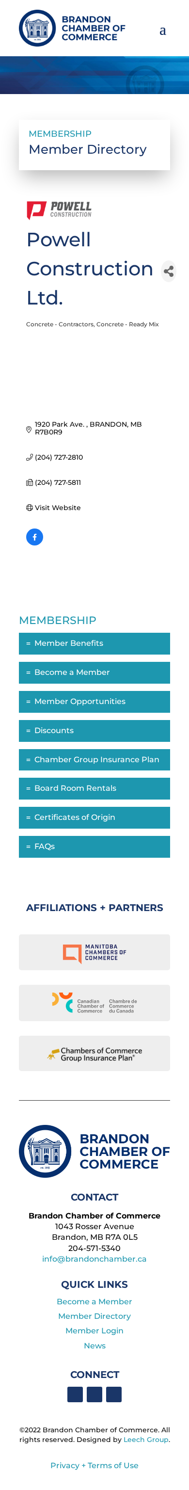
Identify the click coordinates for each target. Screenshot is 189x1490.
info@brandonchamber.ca (94, 1259)
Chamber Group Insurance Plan (96, 759)
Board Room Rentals (75, 788)
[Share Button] (168, 271)
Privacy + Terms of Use (94, 1465)
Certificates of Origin (74, 817)
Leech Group (146, 1439)
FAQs (44, 846)
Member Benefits (68, 643)
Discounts (54, 730)
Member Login (94, 1330)
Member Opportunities (80, 701)
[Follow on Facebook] (75, 1394)
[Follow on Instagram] (114, 1394)
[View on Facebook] (34, 543)
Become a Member (72, 672)
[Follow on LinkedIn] (94, 1394)
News (95, 1345)
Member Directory (94, 1316)
